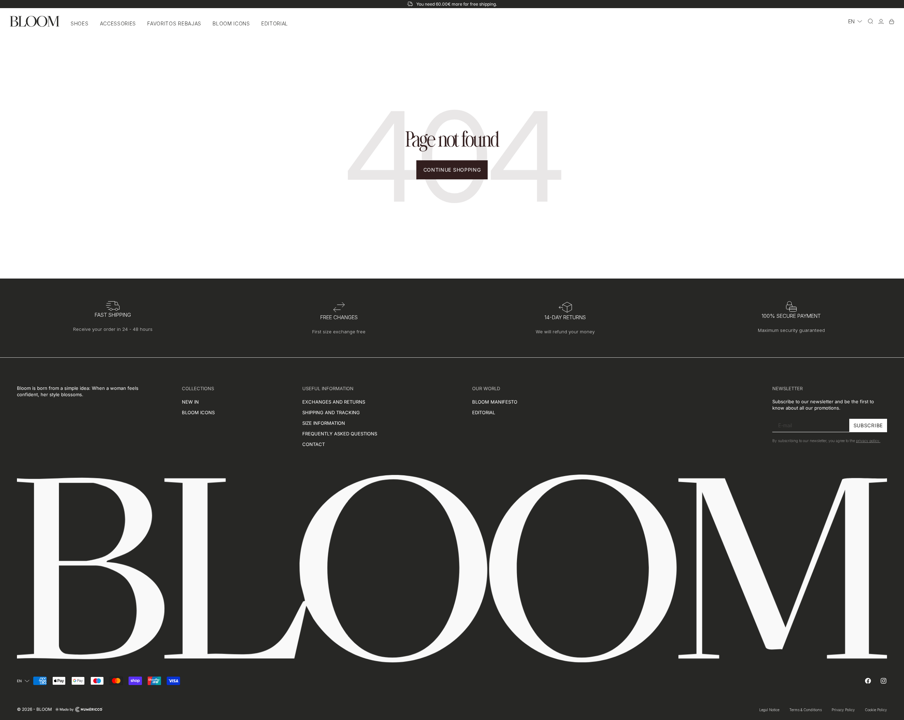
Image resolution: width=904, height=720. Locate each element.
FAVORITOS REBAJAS (174, 23)
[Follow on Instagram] (883, 680)
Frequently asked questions (339, 433)
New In (190, 402)
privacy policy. (868, 441)
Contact (313, 444)
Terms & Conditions (805, 710)
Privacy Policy (843, 710)
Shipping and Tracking (331, 412)
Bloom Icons (231, 23)
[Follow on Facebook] (868, 680)
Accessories (118, 23)
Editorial (274, 23)
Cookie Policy (876, 710)
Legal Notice (769, 710)
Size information (323, 423)
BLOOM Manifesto (494, 402)
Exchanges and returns (333, 402)
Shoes (80, 23)
